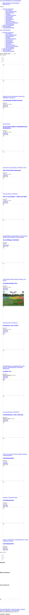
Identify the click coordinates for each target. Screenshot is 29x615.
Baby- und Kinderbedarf (11, 11)
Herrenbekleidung (10, 19)
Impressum (16, 610)
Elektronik (8, 14)
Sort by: (2, 53)
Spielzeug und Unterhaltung (12, 22)
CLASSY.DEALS (5, 592)
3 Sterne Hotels (6, 279)
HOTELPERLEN (5, 597)
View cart (2, 614)
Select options (6, 245)
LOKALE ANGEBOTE (8, 25)
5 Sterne (4, 539)
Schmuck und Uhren (10, 21)
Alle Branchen (9, 10)
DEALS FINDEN (7, 26)
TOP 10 (2, 580)
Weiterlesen (5, 133)
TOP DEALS (12, 97)
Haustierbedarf (9, 17)
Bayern (15, 454)
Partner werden (4, 569)
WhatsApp (3, 567)
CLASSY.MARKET (5, 590)
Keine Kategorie (6, 123)
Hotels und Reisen (14, 279)
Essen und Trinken (12, 167)
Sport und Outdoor (10, 24)
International (5, 540)
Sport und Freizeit (7, 322)
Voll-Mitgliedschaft (12, 367)
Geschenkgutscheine (7, 455)
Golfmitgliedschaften (16, 366)
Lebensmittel (8, 20)
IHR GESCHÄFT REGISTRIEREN (11, 3)
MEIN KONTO (6, 4)
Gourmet (26, 539)
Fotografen (5, 497)
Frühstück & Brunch (22, 454)
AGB (12, 610)
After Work (5, 167)
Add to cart (5, 105)
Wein (25, 167)
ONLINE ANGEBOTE (8, 9)
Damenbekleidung (10, 12)
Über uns (3, 582)
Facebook (3, 577)
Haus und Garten (9, 16)
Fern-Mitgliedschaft (7, 366)
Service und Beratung (13, 96)
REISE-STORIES (5, 594)
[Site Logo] (10, 0)
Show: (1, 54)
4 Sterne (4, 454)
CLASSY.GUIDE (5, 587)
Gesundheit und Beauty (11, 15)
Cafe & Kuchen (10, 539)
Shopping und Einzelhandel (9, 237)
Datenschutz (7, 610)
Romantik (21, 279)
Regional (11, 540)
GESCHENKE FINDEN (8, 27)
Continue (7, 614)
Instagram (3, 575)
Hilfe (2, 565)
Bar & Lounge (10, 454)
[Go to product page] (16, 80)
